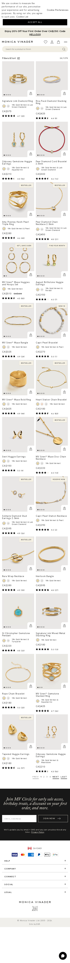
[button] (30, 93)
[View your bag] (58, 42)
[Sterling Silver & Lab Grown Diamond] (8, 106)
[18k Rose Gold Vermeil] (41, 404)
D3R (38, 924)
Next (56, 777)
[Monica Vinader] (18, 42)
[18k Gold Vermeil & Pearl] (4, 228)
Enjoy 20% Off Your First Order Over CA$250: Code (35, 33)
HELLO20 (35, 34)
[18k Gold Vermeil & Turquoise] (4, 640)
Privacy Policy (37, 832)
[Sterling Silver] (8, 347)
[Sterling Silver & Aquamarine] (8, 168)
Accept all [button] (35, 22)
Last (64, 777)
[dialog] (35, 14)
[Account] (52, 42)
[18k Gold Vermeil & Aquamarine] (4, 168)
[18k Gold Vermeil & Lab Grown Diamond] (4, 106)
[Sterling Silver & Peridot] (41, 289)
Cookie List (22, 16)
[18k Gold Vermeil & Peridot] (37, 289)
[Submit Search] (64, 49)
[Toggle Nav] (65, 42)
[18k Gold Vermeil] (4, 347)
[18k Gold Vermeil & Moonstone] (37, 761)
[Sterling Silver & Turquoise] (8, 640)
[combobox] (33, 49)
